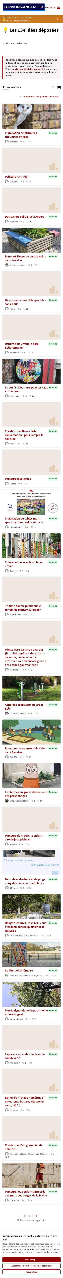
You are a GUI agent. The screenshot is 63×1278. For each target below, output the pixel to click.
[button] (53, 87)
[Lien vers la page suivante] (36, 1216)
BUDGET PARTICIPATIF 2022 (17, 17)
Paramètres (31, 1271)
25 (42, 1220)
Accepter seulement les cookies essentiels (31, 1265)
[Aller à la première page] (23, 7)
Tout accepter (31, 1259)
